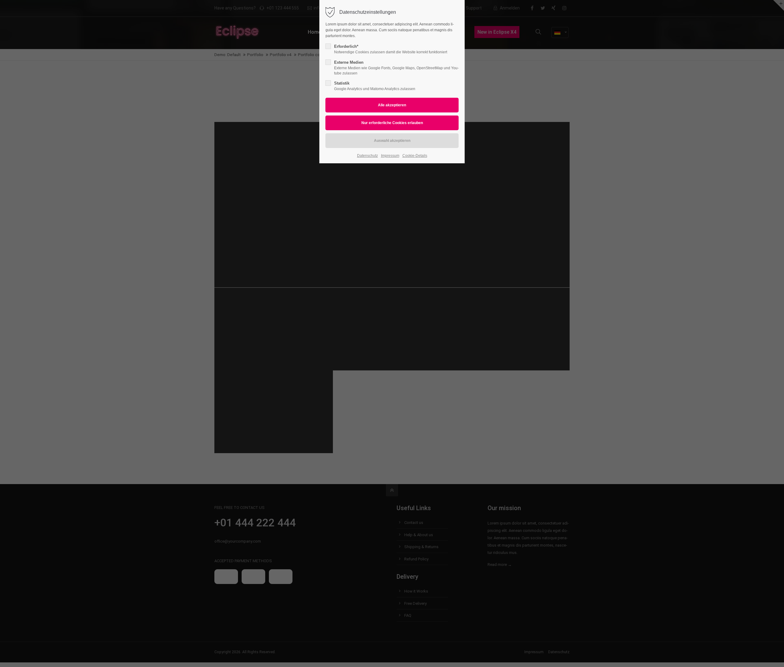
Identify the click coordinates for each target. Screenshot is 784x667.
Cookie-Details (414, 155)
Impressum (390, 155)
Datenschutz (367, 155)
